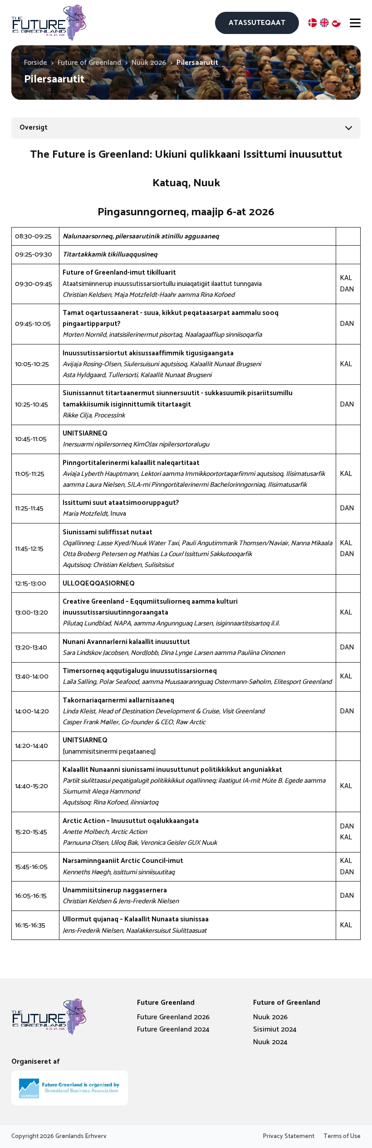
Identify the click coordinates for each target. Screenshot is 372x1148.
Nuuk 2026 (149, 63)
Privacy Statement (288, 1137)
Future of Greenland (89, 63)
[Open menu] (355, 22)
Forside (35, 63)
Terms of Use (342, 1137)
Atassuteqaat (257, 23)
